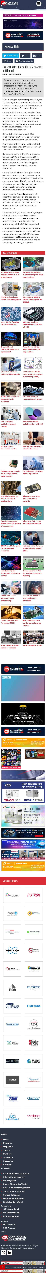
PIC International (11, 1213)
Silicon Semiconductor (14, 1177)
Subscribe (8, 1161)
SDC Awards (9, 1228)
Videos (6, 1150)
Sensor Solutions (11, 1195)
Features (7, 1143)
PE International (11, 1216)
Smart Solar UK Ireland (14, 1191)
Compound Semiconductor (16, 1173)
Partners (7, 1154)
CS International (11, 1209)
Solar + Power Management (16, 1188)
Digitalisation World (13, 1202)
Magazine (8, 1147)
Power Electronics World (15, 1184)
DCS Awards (9, 1224)
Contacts (7, 1165)
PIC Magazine (9, 1181)
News (6, 1139)
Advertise (8, 1157)
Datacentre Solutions (13, 1198)
